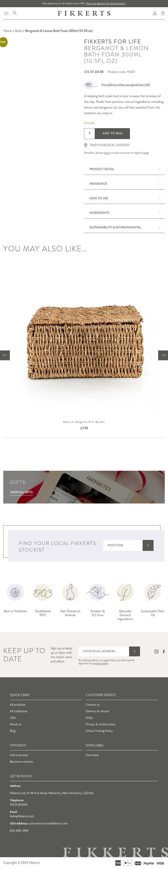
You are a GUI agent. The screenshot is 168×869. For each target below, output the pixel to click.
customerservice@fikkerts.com (48, 823)
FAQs (89, 718)
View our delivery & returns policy (105, 3)
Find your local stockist (110, 145)
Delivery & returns (97, 711)
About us (15, 724)
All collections (18, 711)
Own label (92, 755)
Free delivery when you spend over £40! (126, 84)
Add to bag (112, 133)
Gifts (13, 718)
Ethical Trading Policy (99, 731)
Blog (13, 731)
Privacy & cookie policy (101, 724)
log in (107, 153)
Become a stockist (21, 762)
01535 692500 (19, 805)
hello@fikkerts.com (22, 816)
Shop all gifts (21, 492)
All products (17, 705)
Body (18, 31)
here (146, 153)
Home (7, 31)
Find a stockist (19, 755)
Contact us (93, 705)
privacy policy (100, 663)
